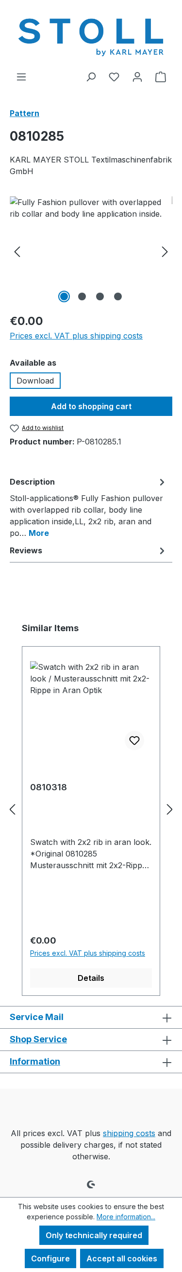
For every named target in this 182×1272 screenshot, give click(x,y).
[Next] (165, 250)
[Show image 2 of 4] (82, 296)
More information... (126, 1217)
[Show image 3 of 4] (100, 296)
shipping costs (129, 1133)
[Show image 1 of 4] (64, 296)
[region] (91, 250)
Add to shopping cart (91, 406)
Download (35, 380)
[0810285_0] (91, 250)
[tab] (88, 507)
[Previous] (17, 250)
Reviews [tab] (26, 550)
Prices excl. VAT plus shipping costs (76, 335)
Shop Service (38, 1039)
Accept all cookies (121, 1258)
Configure (50, 1258)
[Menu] (21, 76)
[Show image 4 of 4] (118, 296)
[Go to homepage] (91, 35)
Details (91, 978)
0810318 (48, 787)
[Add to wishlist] (134, 740)
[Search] (90, 76)
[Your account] (137, 76)
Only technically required (94, 1235)
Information (35, 1061)
